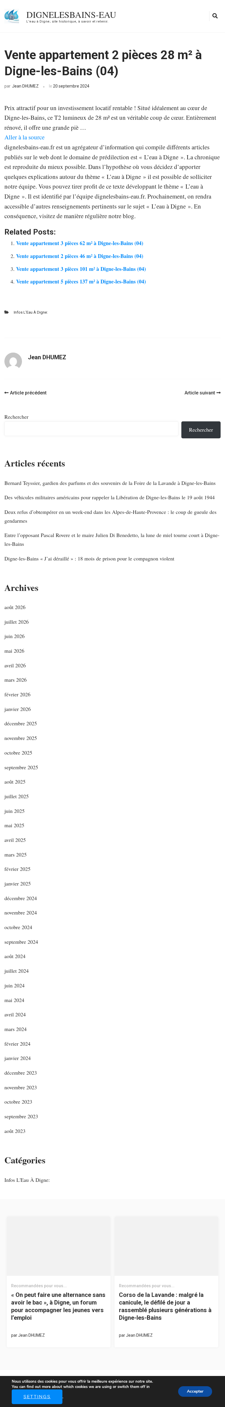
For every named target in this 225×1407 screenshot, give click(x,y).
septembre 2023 (21, 1116)
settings (37, 1397)
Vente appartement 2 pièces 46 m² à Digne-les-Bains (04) (79, 256)
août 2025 (14, 781)
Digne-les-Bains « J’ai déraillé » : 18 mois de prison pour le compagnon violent (89, 558)
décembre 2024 (20, 898)
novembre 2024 (20, 912)
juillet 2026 (16, 621)
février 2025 (17, 868)
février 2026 (17, 694)
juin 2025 (14, 810)
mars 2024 (15, 1028)
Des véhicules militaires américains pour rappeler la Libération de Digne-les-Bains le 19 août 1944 (109, 497)
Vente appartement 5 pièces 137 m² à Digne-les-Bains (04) (81, 281)
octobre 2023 (18, 1101)
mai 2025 (14, 825)
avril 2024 (15, 1014)
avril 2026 (15, 665)
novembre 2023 (20, 1087)
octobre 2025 (18, 752)
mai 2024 (14, 999)
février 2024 (17, 1043)
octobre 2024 (18, 927)
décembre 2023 (20, 1072)
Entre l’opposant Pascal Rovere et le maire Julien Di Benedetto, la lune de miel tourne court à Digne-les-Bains (111, 539)
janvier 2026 (17, 708)
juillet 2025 (16, 796)
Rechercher (16, 416)
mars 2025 (15, 854)
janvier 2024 (17, 1057)
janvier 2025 (17, 883)
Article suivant (200, 393)
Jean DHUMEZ (25, 86)
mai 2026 (14, 650)
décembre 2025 (20, 723)
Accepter (195, 1391)
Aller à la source (24, 137)
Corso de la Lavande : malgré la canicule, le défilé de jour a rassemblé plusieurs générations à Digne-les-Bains (165, 1306)
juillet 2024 (16, 970)
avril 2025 (15, 839)
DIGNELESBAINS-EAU (71, 14)
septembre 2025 (21, 767)
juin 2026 (14, 636)
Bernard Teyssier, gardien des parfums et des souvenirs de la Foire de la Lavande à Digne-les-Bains (110, 482)
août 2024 (14, 956)
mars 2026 (15, 679)
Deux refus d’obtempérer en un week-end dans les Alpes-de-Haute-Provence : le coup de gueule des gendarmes (110, 516)
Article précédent (28, 393)
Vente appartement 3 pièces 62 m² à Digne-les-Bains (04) (79, 243)
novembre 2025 (20, 737)
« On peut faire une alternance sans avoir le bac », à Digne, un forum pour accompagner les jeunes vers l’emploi (58, 1306)
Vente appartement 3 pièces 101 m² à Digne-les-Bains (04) (81, 269)
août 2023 (14, 1130)
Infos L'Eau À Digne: (31, 312)
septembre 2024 (21, 941)
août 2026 (14, 607)
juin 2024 (14, 985)
